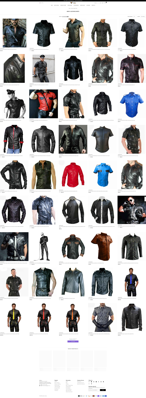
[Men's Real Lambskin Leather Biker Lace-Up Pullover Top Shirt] (73, 282)
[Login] (102, 2)
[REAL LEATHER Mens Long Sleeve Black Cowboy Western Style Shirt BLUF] (73, 246)
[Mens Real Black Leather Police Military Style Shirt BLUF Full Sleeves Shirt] (102, 282)
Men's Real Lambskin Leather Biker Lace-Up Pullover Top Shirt (67, 298)
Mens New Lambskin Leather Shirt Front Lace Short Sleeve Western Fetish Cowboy (10, 120)
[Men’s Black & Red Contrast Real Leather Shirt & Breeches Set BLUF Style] (43, 317)
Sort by (138, 16)
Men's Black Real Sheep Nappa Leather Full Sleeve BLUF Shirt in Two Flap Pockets (40, 155)
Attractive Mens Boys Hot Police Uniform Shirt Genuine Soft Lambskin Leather (68, 155)
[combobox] (97, 2)
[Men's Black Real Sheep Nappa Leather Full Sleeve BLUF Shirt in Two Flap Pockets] (43, 139)
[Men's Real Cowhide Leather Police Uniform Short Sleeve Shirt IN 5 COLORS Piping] (43, 282)
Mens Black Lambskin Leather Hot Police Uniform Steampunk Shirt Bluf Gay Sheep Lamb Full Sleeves (101, 120)
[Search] (97, 2)
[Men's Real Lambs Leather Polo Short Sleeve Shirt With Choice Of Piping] (73, 33)
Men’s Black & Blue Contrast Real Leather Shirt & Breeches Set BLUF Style (127, 298)
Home (69, 8)
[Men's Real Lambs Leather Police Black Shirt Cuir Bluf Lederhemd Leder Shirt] (43, 210)
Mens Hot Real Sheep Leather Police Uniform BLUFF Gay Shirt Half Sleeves (39, 49)
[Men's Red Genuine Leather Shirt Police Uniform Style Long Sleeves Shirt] (73, 174)
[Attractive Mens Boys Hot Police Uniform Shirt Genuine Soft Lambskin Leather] (73, 139)
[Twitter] (89, 384)
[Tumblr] (99, 382)
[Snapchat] (101, 382)
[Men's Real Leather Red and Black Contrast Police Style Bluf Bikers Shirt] (43, 103)
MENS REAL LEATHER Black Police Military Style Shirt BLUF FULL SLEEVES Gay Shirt (99, 49)
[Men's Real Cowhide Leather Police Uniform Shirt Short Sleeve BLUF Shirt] (102, 68)
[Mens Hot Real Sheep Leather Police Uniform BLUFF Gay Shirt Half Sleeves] (43, 33)
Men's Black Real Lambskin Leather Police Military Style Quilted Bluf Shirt (127, 49)
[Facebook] (89, 382)
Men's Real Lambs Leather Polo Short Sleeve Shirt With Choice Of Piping (68, 49)
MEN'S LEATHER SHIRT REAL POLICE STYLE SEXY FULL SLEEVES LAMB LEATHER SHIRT (11, 226)
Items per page (130, 16)
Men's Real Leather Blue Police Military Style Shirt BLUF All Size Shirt (126, 120)
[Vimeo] (91, 384)
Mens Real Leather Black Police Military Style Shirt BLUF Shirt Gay (8, 49)
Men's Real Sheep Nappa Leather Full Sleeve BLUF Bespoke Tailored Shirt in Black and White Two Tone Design (72, 227)
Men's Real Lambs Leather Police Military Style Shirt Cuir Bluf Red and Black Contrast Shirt (11, 155)
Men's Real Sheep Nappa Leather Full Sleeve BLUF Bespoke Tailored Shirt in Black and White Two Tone (101, 226)
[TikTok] (96, 382)
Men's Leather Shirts (74, 8)
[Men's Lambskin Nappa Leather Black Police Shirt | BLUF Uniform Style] (73, 103)
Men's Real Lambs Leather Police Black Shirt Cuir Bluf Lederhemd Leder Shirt (39, 226)
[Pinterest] (94, 382)
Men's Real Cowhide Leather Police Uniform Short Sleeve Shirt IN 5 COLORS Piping (40, 298)
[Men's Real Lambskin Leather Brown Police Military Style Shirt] (102, 246)
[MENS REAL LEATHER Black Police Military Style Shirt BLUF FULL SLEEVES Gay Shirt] (102, 33)
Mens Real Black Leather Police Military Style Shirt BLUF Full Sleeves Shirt (97, 298)
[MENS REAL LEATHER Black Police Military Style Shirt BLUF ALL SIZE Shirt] (43, 68)
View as (60, 16)
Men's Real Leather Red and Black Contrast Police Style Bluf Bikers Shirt (38, 120)
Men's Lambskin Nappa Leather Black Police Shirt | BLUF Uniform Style (68, 120)
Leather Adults (2, 48)
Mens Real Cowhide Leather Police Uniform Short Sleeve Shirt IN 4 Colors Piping (128, 155)
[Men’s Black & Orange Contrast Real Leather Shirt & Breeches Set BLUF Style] (73, 317)
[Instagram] (91, 382)
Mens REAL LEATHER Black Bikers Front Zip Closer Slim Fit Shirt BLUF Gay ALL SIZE (98, 155)
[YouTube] (103, 382)
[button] (62, 16)
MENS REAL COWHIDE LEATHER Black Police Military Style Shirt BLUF (9, 298)
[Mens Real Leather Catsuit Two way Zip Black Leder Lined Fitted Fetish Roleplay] (43, 246)
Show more (73, 341)
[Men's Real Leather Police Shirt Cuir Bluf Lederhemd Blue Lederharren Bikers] (102, 174)
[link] (46, 369)
